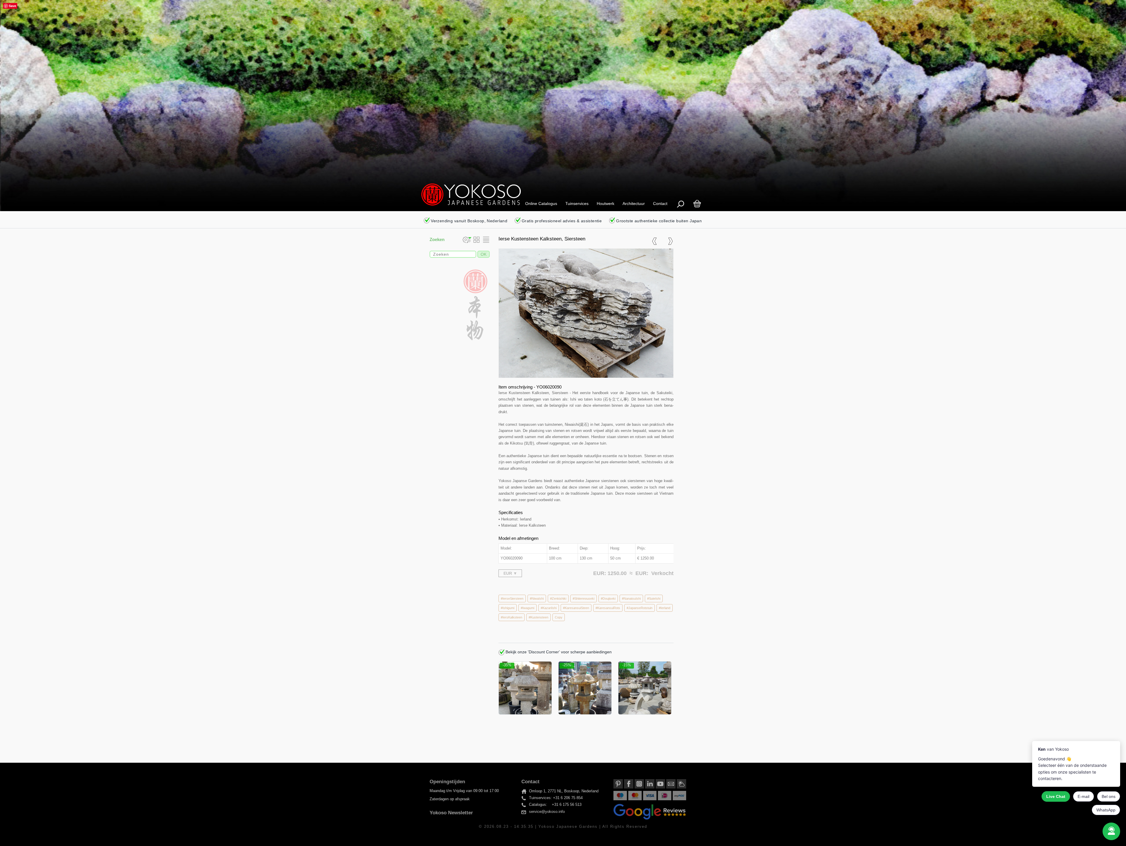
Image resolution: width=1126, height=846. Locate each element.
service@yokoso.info (547, 812)
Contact (660, 203)
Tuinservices (577, 203)
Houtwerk (605, 203)
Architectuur (634, 203)
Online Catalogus (541, 203)
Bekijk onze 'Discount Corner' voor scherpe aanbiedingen (558, 652)
